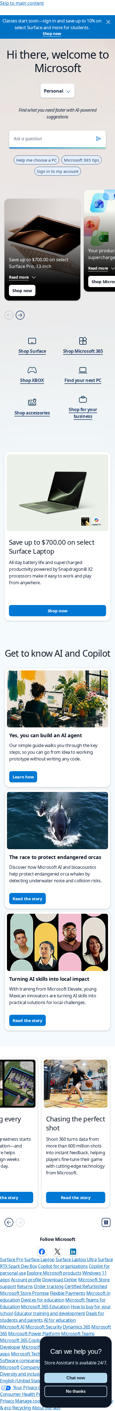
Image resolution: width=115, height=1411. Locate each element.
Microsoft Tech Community (38, 1354)
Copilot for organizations (63, 1266)
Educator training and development (49, 1313)
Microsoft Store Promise (24, 1293)
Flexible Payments (67, 1293)
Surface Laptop (39, 1259)
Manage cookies (31, 1401)
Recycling (21, 1408)
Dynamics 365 (76, 1327)
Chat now (75, 1377)
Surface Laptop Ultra (76, 1259)
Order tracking (48, 1286)
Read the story (27, 898)
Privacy (7, 1401)
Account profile (26, 1280)
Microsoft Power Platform (34, 1333)
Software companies (20, 1360)
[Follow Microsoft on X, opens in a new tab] (57, 1251)
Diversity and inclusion (22, 1374)
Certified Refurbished (85, 1286)
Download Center (59, 1280)
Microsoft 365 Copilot (21, 1340)
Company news (35, 1367)
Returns (25, 1286)
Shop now (52, 33)
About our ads (46, 1408)
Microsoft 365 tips (81, 160)
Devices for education (42, 1300)
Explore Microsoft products (54, 1273)
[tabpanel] (57, 368)
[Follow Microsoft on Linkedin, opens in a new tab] (73, 1251)
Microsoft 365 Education (45, 1307)
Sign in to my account (57, 171)
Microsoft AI (12, 1327)
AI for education (60, 1320)
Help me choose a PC (36, 160)
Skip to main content (22, 3)
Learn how (23, 777)
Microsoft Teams (78, 1333)
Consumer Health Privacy (25, 1394)
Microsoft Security (43, 1327)
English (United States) (22, 1381)
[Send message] (98, 138)
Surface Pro (11, 1259)
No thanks (76, 1391)
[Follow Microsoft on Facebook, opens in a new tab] (41, 1251)
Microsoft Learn (37, 1347)
